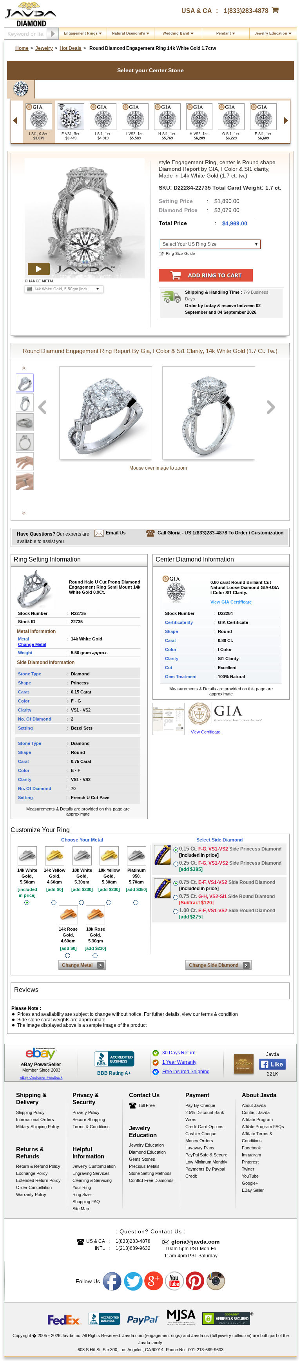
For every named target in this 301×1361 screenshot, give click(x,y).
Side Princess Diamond (230, 852)
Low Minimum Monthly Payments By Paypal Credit (206, 1169)
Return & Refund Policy (38, 1166)
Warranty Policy (31, 1194)
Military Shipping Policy (37, 1126)
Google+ (250, 1183)
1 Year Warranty (179, 1062)
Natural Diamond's (128, 33)
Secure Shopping (89, 1119)
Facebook (251, 1147)
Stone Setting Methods (150, 1173)
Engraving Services (91, 1173)
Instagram (251, 1154)
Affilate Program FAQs (263, 1126)
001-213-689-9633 (205, 1349)
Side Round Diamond (227, 885)
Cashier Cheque (200, 1133)
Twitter (248, 1169)
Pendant (223, 33)
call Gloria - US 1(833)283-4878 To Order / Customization (220, 533)
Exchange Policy (32, 1173)
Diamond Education (147, 1152)
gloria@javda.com (195, 1241)
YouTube (250, 1176)
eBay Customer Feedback (41, 1077)
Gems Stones (142, 1159)
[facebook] (244, 1064)
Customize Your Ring (40, 830)
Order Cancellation (34, 1187)
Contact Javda (256, 1112)
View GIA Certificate (231, 602)
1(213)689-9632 (133, 1248)
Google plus (154, 1281)
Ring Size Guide (180, 253)
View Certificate (205, 732)
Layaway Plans (199, 1147)
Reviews (26, 989)
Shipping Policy (30, 1112)
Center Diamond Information (195, 559)
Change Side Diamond (213, 965)
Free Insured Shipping (186, 1071)
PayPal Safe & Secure (206, 1154)
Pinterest (250, 1162)
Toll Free (146, 1105)
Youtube (175, 1281)
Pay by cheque (200, 1105)
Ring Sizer (82, 1194)
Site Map (81, 1208)
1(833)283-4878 (246, 10)
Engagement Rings (81, 33)
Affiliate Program (257, 1119)
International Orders (35, 1119)
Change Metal (32, 644)
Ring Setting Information (47, 559)
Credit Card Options (204, 1126)
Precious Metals (144, 1166)
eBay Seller (253, 1190)
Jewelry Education (271, 33)
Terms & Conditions (91, 1126)
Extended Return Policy (38, 1180)
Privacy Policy (86, 1112)
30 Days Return (179, 1053)
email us (116, 533)
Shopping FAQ (86, 1201)
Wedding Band (176, 33)
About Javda (254, 1105)
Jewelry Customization (94, 1166)
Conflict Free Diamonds (151, 1180)
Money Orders (199, 1140)
